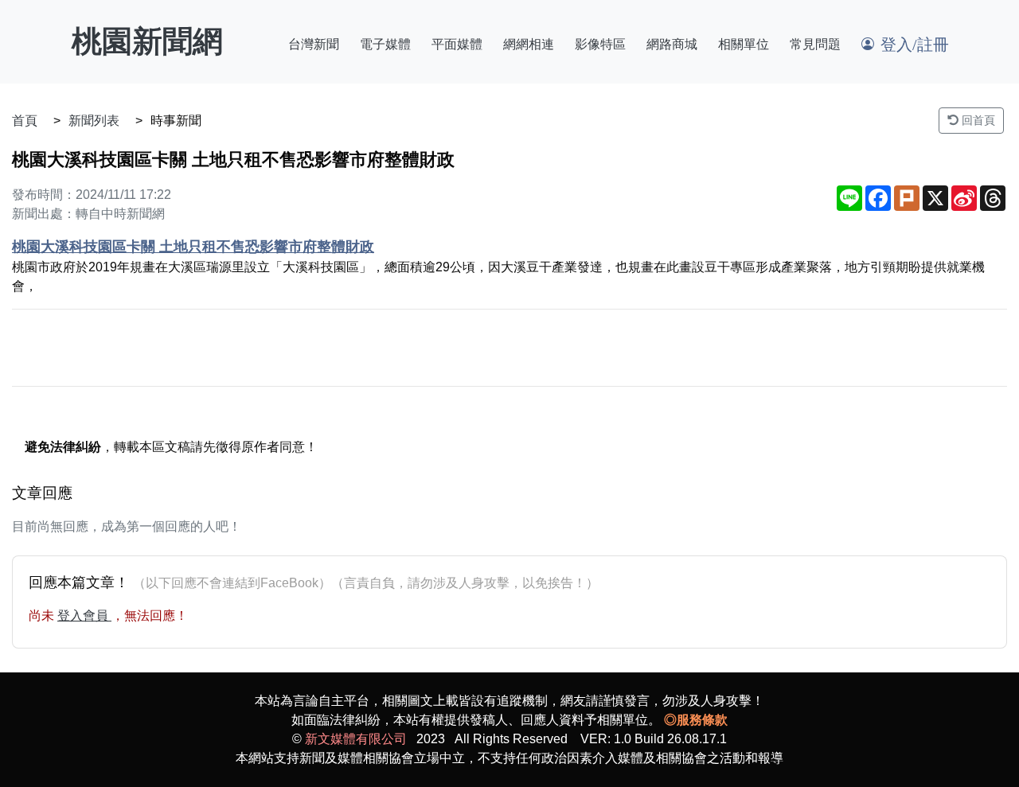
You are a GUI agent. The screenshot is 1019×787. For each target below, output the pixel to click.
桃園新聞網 (147, 41)
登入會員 (84, 615)
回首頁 (976, 120)
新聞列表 (93, 120)
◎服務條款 (696, 720)
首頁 (24, 120)
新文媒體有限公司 (356, 739)
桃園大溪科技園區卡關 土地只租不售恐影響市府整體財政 (193, 247)
